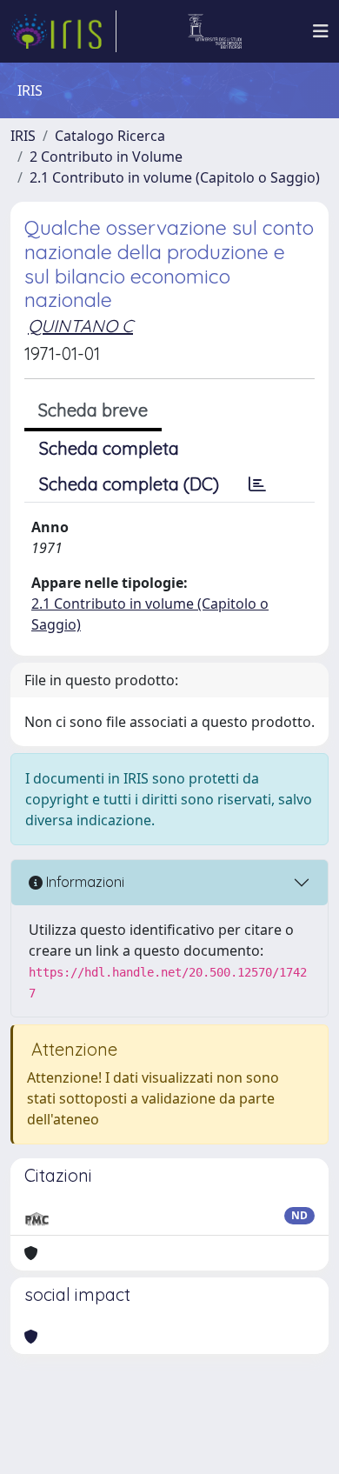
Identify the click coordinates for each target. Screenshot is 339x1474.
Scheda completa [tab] (109, 448)
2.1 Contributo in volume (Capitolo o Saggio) (175, 177)
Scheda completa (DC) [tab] (129, 484)
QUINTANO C (80, 326)
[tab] (257, 484)
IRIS (23, 135)
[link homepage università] (215, 31)
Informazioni (83, 881)
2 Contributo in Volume (106, 156)
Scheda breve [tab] (93, 410)
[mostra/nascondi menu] (321, 31)
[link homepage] (63, 31)
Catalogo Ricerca (110, 135)
